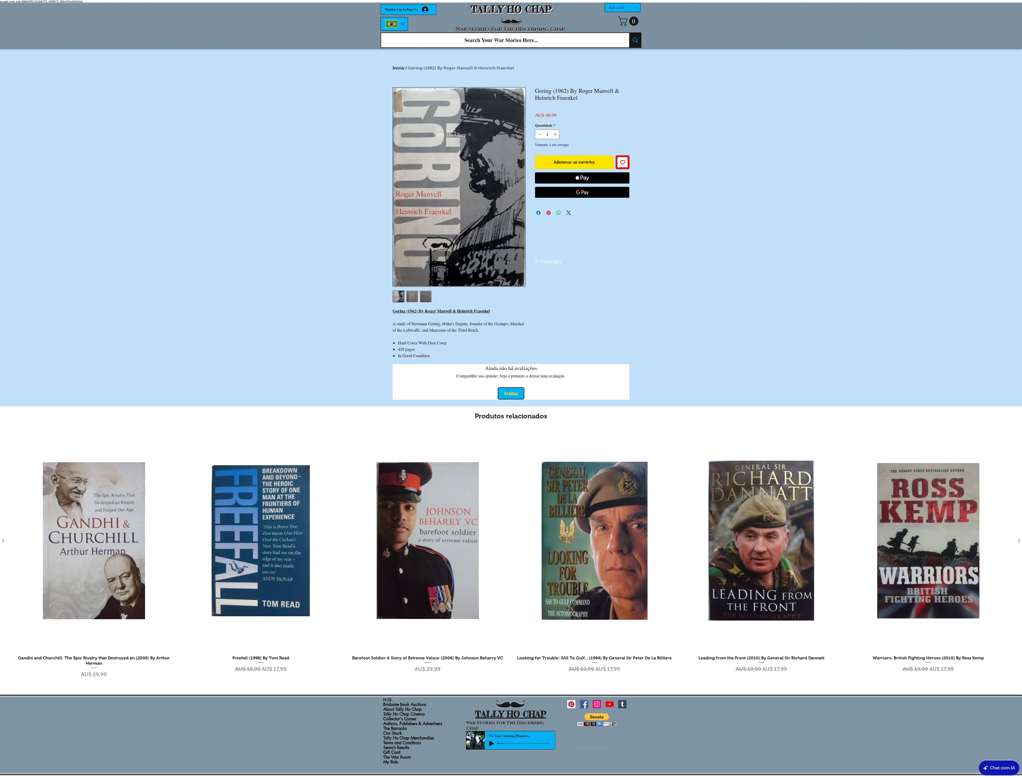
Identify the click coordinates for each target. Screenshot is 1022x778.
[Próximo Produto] (1019, 540)
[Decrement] (539, 134)
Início (398, 68)
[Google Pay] (582, 192)
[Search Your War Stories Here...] (635, 40)
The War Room (397, 757)
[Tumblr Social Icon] (622, 704)
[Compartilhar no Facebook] (538, 213)
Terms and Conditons (402, 742)
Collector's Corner (399, 719)
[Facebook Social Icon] (584, 704)
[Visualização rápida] (94, 540)
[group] (511, 555)
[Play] (491, 743)
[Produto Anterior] (3, 540)
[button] (623, 7)
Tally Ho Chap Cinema (404, 714)
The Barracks (395, 728)
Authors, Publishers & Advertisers (412, 723)
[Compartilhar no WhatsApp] (558, 213)
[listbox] (623, 7)
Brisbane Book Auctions (404, 704)
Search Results (396, 747)
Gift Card (391, 752)
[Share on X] (569, 213)
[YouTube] (609, 704)
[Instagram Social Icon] (597, 704)
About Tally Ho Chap (402, 709)
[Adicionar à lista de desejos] (623, 162)
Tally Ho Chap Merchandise (408, 738)
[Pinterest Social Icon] (571, 704)
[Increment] (556, 134)
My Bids (390, 762)
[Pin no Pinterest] (548, 213)
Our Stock (392, 733)
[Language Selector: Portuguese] (394, 24)
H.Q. (388, 699)
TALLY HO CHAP (511, 9)
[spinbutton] (547, 134)
